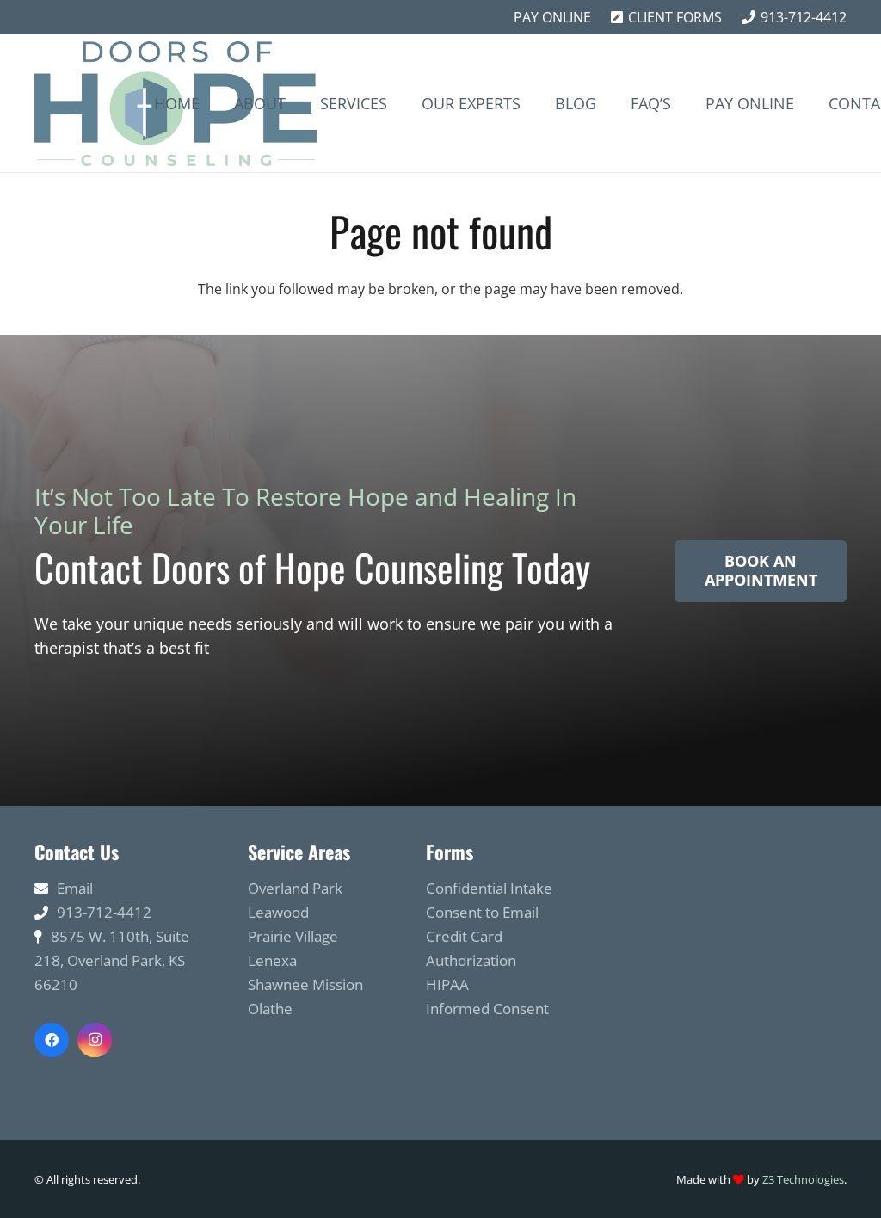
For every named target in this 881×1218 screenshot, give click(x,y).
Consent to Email (482, 912)
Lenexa (272, 960)
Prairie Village (293, 936)
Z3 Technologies (803, 1179)
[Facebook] (51, 1040)
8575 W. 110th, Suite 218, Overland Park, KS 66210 (111, 960)
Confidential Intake (489, 888)
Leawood (278, 912)
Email (75, 888)
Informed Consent (487, 1008)
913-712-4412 (104, 912)
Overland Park (295, 888)
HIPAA (447, 984)
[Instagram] (94, 1040)
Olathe (270, 1008)
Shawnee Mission (305, 984)
